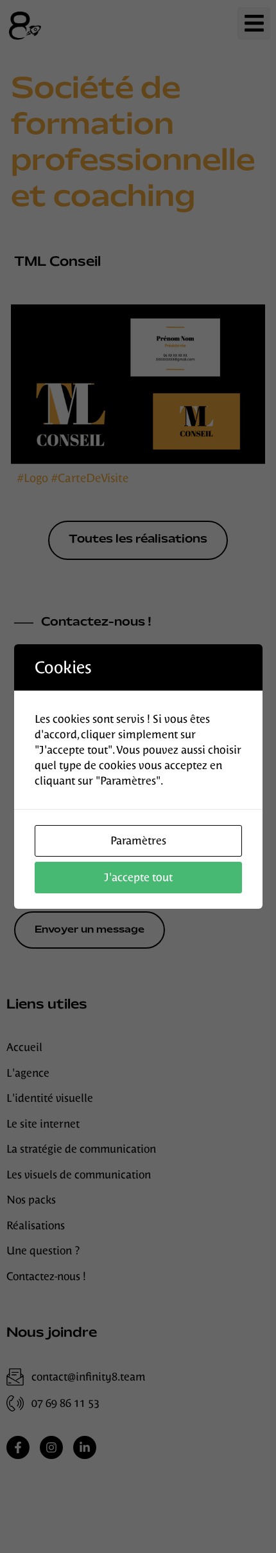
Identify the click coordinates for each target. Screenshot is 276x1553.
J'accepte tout (138, 877)
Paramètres (138, 840)
